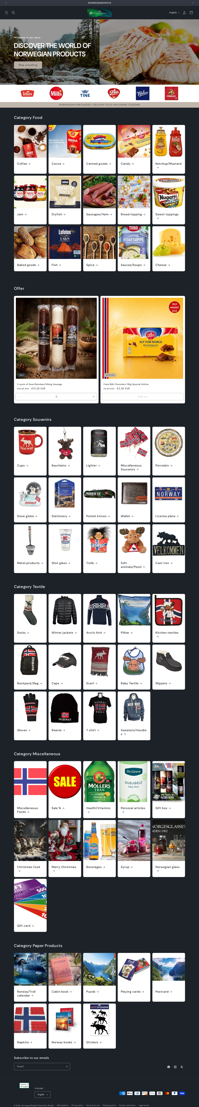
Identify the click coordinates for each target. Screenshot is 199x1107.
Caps (55, 683)
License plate (165, 516)
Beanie (57, 730)
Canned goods (97, 164)
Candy (125, 164)
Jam (20, 214)
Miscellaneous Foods (27, 810)
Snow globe (25, 516)
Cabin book (60, 992)
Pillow (125, 633)
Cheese (161, 265)
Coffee (22, 164)
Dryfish (57, 214)
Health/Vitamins (98, 808)
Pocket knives (96, 516)
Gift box (161, 808)
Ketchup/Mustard (168, 164)
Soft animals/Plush (131, 565)
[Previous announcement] (6, 3)
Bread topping (131, 214)
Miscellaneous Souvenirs (131, 467)
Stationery (59, 516)
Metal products (28, 563)
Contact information (127, 1105)
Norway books (62, 1042)
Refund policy (62, 1105)
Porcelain (162, 466)
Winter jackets (62, 633)
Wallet (125, 516)
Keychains (59, 466)
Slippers (161, 683)
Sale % (56, 808)
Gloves (22, 730)
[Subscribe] (66, 1066)
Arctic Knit (94, 633)
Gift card (23, 926)
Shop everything (28, 65)
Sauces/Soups (131, 265)
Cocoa (56, 164)
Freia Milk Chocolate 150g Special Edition (126, 384)
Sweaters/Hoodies (133, 732)
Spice (90, 265)
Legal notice (144, 1105)
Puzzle (90, 992)
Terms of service (93, 1105)
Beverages (94, 867)
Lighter (91, 466)
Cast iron (162, 563)
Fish (55, 265)
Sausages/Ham (97, 214)
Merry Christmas (64, 867)
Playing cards (131, 992)
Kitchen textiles (167, 633)
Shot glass (59, 563)
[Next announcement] (193, 3)
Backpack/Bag (28, 683)
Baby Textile (130, 683)
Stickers (92, 1042)
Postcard (162, 992)
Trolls (90, 563)
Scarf (90, 683)
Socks (21, 633)
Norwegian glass (167, 867)
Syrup (125, 867)
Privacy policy (77, 1105)
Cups (21, 466)
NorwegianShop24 (29, 1105)
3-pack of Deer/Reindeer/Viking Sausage (39, 384)
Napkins (23, 1042)
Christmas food (28, 867)
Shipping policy (109, 1105)
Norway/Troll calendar (26, 993)
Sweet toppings (167, 214)
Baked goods (26, 265)
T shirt (91, 730)
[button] (6, 12)
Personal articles (133, 808)
